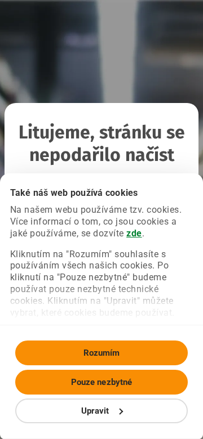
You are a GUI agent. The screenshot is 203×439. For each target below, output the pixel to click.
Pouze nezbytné (101, 382)
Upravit (95, 411)
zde (134, 233)
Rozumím (101, 353)
